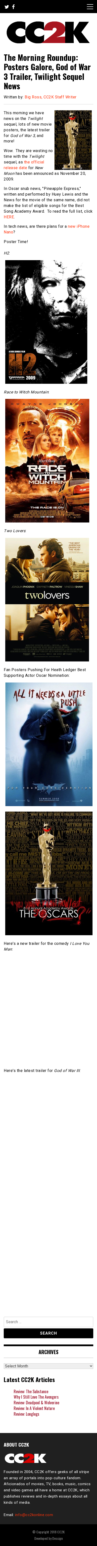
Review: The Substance (31, 1391)
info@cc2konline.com (34, 1515)
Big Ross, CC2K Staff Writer (51, 97)
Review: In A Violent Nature (34, 1408)
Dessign (57, 1538)
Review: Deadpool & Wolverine (36, 1403)
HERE (9, 217)
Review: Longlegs (26, 1414)
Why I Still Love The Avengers (36, 1397)
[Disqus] (48, 1244)
